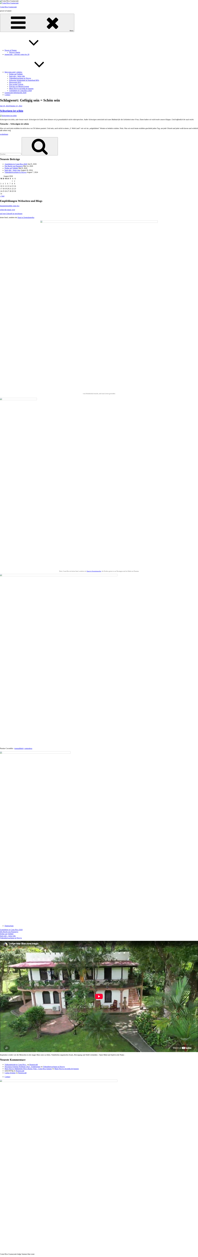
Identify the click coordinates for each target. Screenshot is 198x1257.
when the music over (7, 210)
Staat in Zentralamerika (26, 217)
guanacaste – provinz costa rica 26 (17, 54)
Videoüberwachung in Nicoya (20, 78)
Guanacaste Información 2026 (15, 93)
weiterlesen (4, 134)
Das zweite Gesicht (16, 84)
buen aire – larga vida (17, 76)
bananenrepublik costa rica (9, 206)
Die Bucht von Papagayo (14, 166)
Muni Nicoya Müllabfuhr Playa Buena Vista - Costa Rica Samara (28, 1069)
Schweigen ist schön (11, 110)
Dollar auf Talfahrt (16, 74)
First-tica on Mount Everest (19, 86)
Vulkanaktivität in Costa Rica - (16, 1065)
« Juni (2, 196)
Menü (71, 31)
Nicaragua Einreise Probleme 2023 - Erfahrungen (22, 1067)
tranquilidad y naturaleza (23, 748)
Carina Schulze (10, 1073)
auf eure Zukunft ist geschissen (11, 214)
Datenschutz (9, 926)
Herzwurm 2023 (15, 82)
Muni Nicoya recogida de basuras (21, 88)
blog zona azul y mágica (13, 72)
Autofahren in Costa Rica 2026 (20, 91)
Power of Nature (11, 50)
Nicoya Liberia (14, 52)
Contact (7, 95)
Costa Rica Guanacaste (8, 7)
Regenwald (33, 1065)
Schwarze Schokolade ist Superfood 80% (24, 80)
